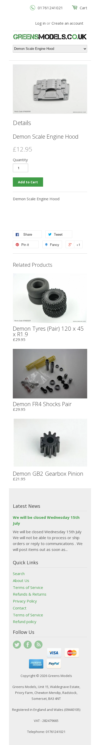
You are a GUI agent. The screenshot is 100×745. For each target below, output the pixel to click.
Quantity (20, 159)
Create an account (67, 23)
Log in (40, 23)
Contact (19, 607)
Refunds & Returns (29, 594)
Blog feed (38, 645)
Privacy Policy (25, 601)
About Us (21, 580)
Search (19, 573)
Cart (83, 7)
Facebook (28, 645)
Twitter (17, 645)
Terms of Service (28, 587)
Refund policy (24, 621)
